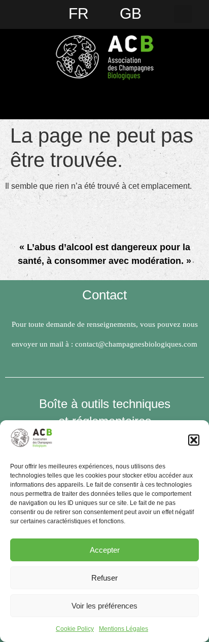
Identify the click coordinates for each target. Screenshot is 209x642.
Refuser (104, 577)
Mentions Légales (123, 628)
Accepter (105, 550)
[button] (194, 440)
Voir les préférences (104, 605)
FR (78, 13)
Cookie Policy (75, 628)
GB (131, 13)
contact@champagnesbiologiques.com (136, 344)
